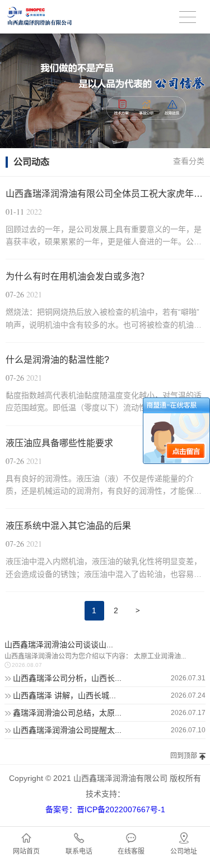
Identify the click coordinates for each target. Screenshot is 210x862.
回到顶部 (183, 756)
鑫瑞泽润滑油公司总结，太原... (67, 712)
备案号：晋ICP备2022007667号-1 (105, 809)
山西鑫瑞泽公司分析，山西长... (67, 678)
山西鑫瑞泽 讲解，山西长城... (64, 695)
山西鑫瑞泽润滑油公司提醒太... (67, 730)
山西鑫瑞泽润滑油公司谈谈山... (58, 644)
